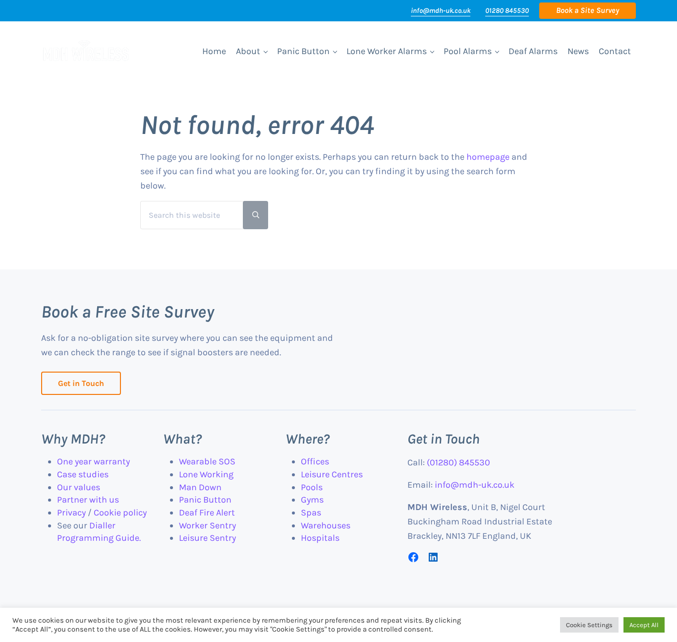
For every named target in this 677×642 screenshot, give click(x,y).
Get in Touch (81, 383)
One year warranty (93, 461)
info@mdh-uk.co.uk (440, 10)
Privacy (71, 512)
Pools (312, 487)
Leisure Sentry (207, 537)
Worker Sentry (207, 525)
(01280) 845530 (458, 462)
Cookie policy (120, 512)
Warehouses (325, 525)
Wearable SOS (207, 461)
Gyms (312, 499)
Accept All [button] (644, 625)
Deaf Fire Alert (207, 512)
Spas (311, 512)
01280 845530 (507, 10)
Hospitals (320, 537)
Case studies (83, 474)
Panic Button (205, 499)
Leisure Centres (332, 474)
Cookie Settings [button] (589, 625)
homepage (487, 156)
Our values (78, 487)
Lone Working (206, 474)
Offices (315, 461)
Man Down (200, 487)
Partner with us (88, 499)
